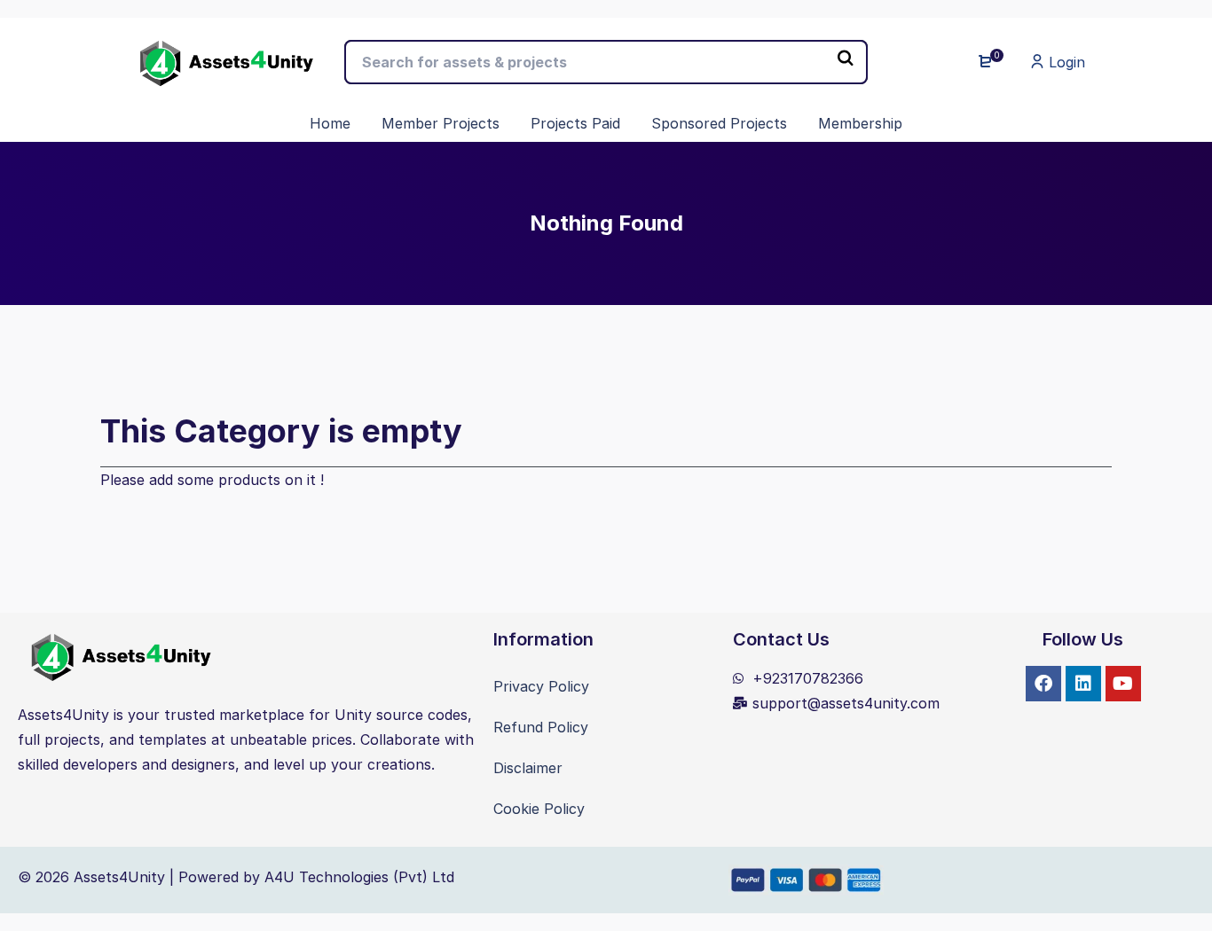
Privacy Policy (541, 686)
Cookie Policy (539, 809)
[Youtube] (1123, 683)
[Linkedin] (1083, 683)
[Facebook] (1043, 683)
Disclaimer (528, 768)
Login (1064, 62)
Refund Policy (540, 727)
